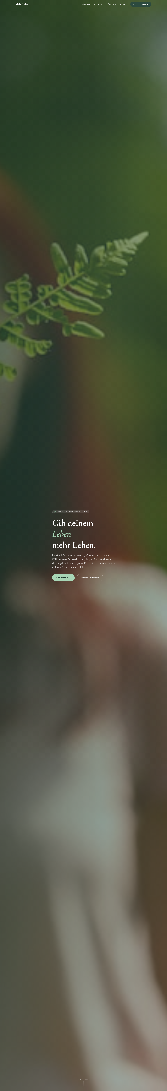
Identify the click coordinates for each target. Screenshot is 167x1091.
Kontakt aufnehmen (141, 4)
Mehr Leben (22, 4)
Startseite (86, 4)
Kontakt (123, 4)
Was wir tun (99, 4)
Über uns (112, 4)
